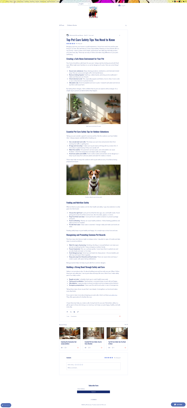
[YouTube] (183, 1)
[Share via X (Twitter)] (70, 312)
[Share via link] (78, 312)
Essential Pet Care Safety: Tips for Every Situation (93, 343)
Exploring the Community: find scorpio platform (68, 343)
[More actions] (120, 35)
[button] (180, 1)
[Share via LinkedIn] (74, 312)
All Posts (61, 25)
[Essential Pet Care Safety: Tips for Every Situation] (93, 333)
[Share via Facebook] (67, 312)
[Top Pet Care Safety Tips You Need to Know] (117, 333)
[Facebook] (186, 1)
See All (126, 324)
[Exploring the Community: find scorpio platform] (69, 333)
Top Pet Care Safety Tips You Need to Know (117, 343)
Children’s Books (72, 25)
